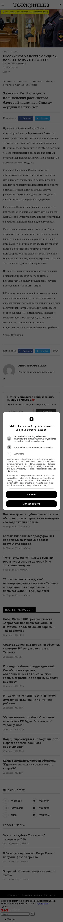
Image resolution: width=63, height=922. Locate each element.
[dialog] (31, 461)
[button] (31, 454)
